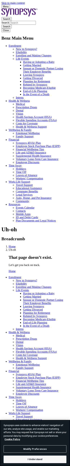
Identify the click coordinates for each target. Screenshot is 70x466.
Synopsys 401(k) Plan (28, 142)
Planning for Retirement (36, 81)
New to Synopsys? (26, 49)
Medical (20, 104)
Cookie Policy (12, 439)
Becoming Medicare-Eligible (39, 87)
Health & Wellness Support (31, 126)
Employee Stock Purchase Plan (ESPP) (38, 146)
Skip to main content (13, 2)
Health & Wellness (19, 100)
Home (12, 246)
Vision (19, 113)
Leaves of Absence (26, 175)
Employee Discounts (27, 162)
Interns (20, 97)
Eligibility (21, 52)
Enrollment (15, 45)
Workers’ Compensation (29, 178)
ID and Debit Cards (27, 217)
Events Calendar (25, 207)
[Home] (19, 15)
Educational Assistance (29, 188)
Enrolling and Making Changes (33, 55)
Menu (6, 6)
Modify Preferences (35, 449)
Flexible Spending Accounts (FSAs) (36, 120)
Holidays (21, 168)
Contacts (21, 210)
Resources (14, 204)
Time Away (15, 165)
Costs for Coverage (27, 123)
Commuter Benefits (27, 191)
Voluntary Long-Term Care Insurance (37, 159)
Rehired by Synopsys (35, 84)
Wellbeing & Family (20, 129)
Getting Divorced (33, 78)
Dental (19, 110)
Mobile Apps (23, 214)
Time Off (21, 172)
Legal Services (24, 194)
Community (22, 201)
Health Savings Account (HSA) (34, 117)
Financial (14, 139)
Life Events (22, 58)
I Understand (35, 459)
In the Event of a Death (36, 94)
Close (6, 30)
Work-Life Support (19, 181)
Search (6, 19)
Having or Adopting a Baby (39, 61)
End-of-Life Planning (35, 91)
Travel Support (24, 185)
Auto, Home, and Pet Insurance (34, 197)
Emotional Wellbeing (28, 133)
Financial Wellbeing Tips (30, 149)
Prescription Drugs (26, 107)
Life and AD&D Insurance (31, 152)
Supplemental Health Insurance (33, 155)
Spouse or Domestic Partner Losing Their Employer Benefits (43, 70)
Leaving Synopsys (33, 74)
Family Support (24, 136)
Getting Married (32, 65)
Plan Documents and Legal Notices (36, 220)
